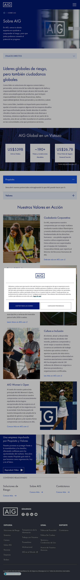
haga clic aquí (37, 296)
